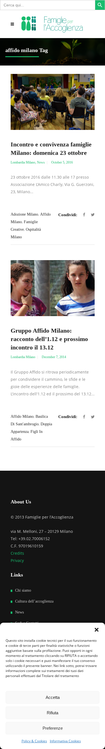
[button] (96, 630)
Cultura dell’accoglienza (34, 601)
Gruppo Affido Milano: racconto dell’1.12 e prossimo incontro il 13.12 (49, 339)
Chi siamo (23, 590)
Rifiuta (52, 712)
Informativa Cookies (65, 741)
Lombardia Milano (23, 162)
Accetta (53, 697)
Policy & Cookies (34, 741)
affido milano (22, 416)
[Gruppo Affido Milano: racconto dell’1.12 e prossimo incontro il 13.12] (53, 288)
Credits (17, 553)
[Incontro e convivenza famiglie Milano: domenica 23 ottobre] (53, 102)
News (41, 162)
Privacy (17, 560)
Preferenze (53, 728)
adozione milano (24, 214)
